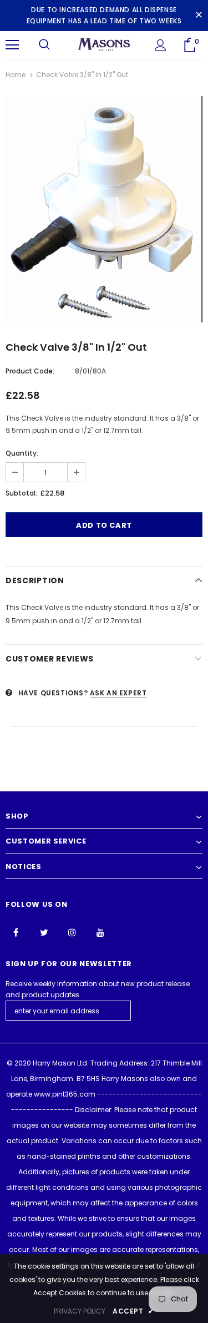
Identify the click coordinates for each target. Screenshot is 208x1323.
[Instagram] (72, 932)
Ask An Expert (118, 693)
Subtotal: (21, 493)
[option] (104, 209)
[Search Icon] (44, 45)
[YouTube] (100, 932)
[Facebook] (16, 932)
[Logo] (104, 44)
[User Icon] (160, 45)
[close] (198, 15)
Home (16, 74)
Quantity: (22, 453)
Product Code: (30, 371)
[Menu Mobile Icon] (12, 45)
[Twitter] (44, 932)
